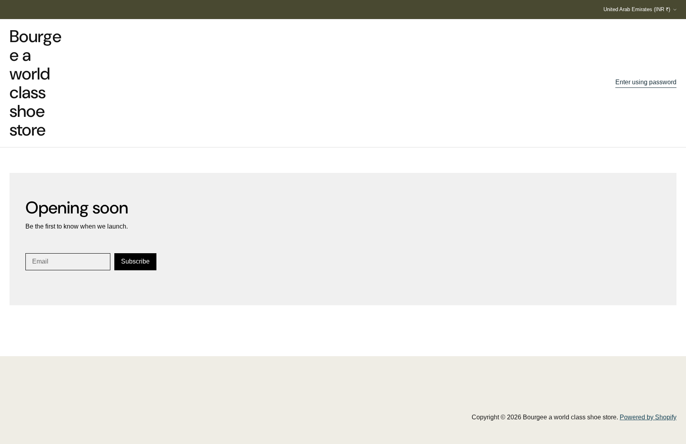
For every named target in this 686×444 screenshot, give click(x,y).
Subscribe (135, 261)
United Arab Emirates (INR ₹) (636, 9)
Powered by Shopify (648, 417)
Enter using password (645, 82)
